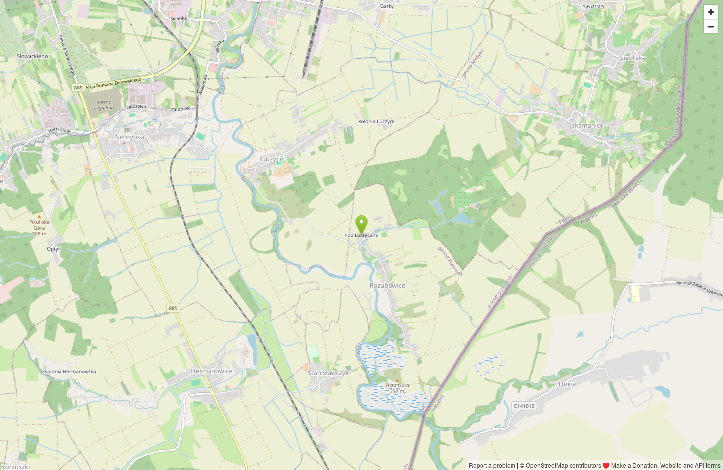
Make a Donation (634, 465)
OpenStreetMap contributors (563, 465)
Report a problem (492, 465)
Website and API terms (690, 465)
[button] (361, 225)
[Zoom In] (711, 12)
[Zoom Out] (711, 26)
